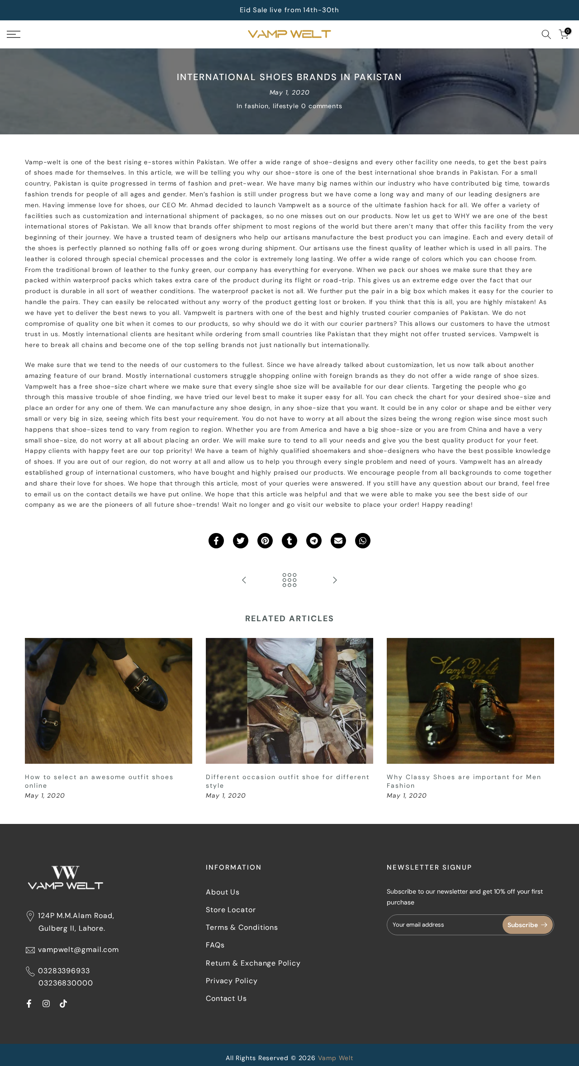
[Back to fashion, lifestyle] (289, 580)
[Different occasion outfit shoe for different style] (244, 580)
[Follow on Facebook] (29, 1003)
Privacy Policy (232, 980)
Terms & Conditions (242, 927)
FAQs (215, 945)
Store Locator (231, 909)
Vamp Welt (335, 1058)
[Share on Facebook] (216, 540)
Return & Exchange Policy (253, 963)
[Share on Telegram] (314, 540)
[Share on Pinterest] (265, 540)
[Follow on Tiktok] (63, 1003)
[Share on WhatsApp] (362, 540)
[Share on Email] (338, 540)
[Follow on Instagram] (46, 1003)
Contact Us (226, 998)
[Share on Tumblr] (289, 540)
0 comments (321, 106)
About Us (223, 892)
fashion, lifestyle (272, 106)
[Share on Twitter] (240, 540)
